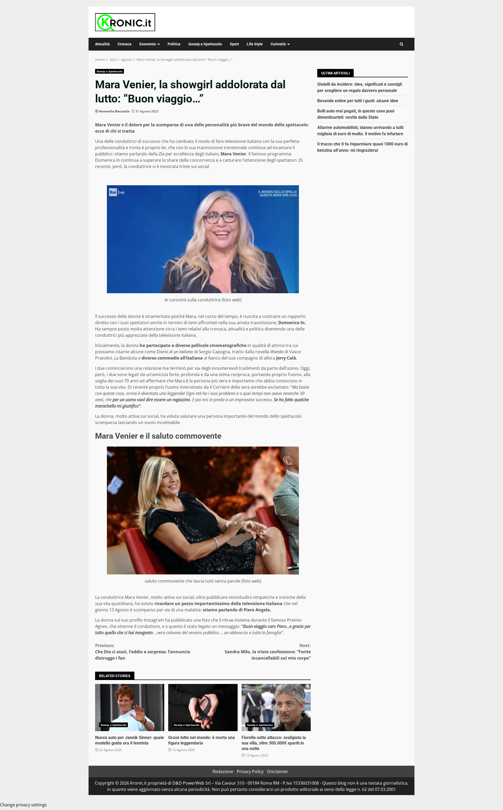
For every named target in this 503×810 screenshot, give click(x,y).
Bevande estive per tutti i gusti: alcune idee (357, 100)
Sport (234, 44)
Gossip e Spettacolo (205, 44)
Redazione (222, 771)
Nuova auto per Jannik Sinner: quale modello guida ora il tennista (129, 707)
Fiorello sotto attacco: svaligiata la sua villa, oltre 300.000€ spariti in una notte (276, 707)
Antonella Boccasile (114, 111)
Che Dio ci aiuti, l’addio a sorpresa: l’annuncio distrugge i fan (142, 652)
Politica (174, 44)
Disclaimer (277, 771)
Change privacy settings (23, 805)
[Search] (401, 44)
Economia (147, 44)
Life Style (255, 44)
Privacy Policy (250, 771)
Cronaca (125, 44)
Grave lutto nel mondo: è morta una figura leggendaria (202, 707)
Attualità (102, 44)
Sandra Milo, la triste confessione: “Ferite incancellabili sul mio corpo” (268, 652)
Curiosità (278, 44)
